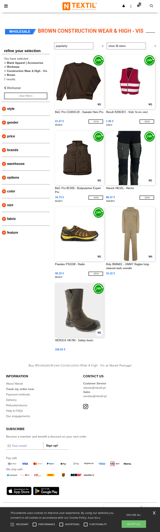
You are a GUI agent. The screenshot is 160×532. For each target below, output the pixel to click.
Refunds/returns (16, 405)
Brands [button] (12, 150)
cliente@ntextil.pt (94, 387)
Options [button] (13, 177)
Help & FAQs (14, 410)
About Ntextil (14, 383)
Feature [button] (12, 232)
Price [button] (11, 136)
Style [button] (11, 108)
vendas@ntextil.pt (95, 396)
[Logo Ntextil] (79, 6)
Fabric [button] (11, 219)
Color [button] (11, 191)
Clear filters (25, 95)
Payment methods (18, 394)
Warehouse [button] (16, 164)
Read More (94, 517)
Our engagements (18, 416)
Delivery (11, 400)
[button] (123, 6)
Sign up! (52, 445)
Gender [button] (12, 122)
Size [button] (10, 205)
